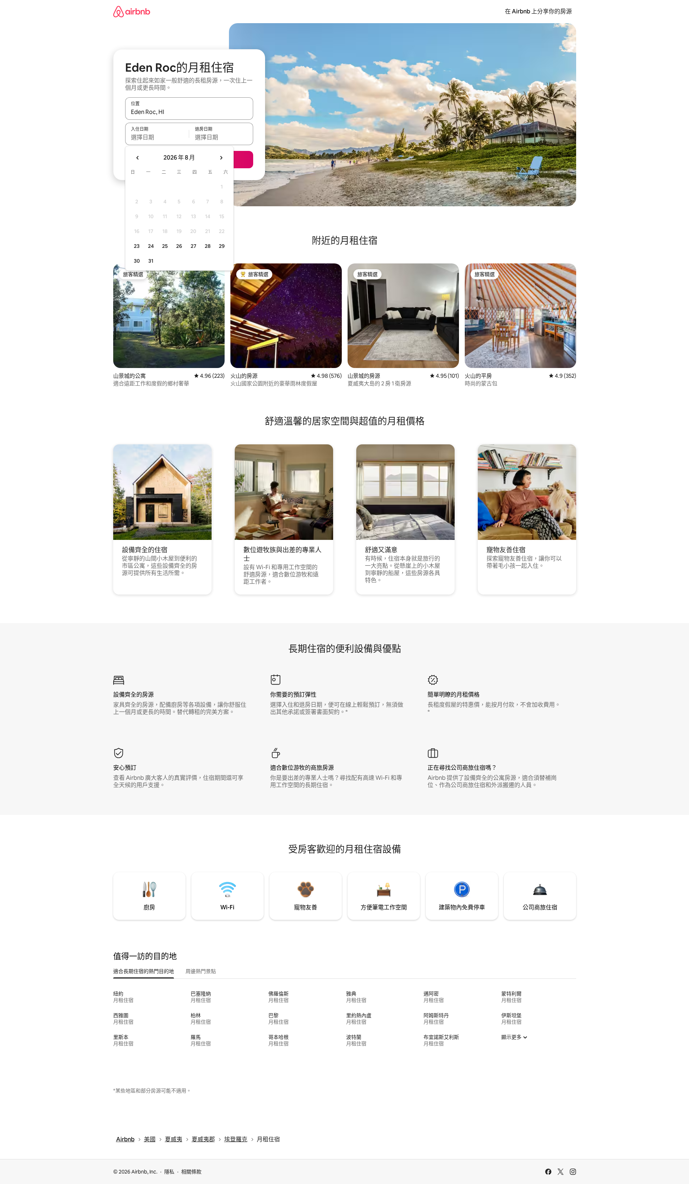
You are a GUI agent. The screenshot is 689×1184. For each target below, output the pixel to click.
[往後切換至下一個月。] (221, 158)
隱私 (169, 1171)
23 (137, 246)
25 (165, 246)
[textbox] (157, 137)
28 (207, 246)
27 (193, 246)
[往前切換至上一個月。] (138, 158)
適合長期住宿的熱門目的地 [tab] (143, 971)
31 (150, 261)
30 (137, 261)
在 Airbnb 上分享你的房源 (538, 11)
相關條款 (191, 1171)
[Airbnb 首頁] (131, 11)
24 (151, 246)
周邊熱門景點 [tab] (201, 971)
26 (179, 246)
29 (222, 246)
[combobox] (189, 111)
